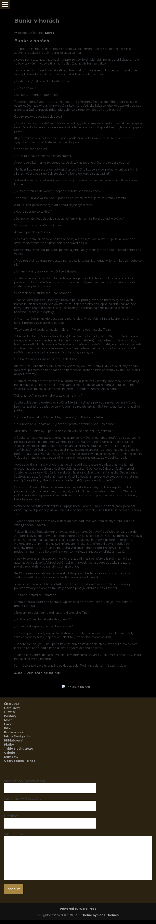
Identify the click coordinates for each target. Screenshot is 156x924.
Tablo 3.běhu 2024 (18, 748)
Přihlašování (13, 740)
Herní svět (12, 708)
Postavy (10, 716)
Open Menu (5, 4)
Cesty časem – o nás (19, 761)
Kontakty (11, 757)
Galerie (9, 753)
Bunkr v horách (15, 732)
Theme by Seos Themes (100, 915)
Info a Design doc (17, 736)
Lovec (49, 33)
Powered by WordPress (78, 909)
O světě (10, 712)
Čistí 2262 (11, 704)
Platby (9, 744)
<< (15, 33)
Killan (8, 728)
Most (8, 720)
